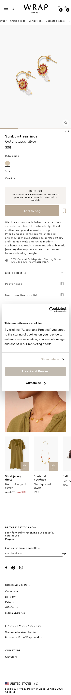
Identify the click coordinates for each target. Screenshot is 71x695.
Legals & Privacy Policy (20, 688)
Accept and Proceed (35, 371)
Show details (50, 359)
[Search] (12, 8)
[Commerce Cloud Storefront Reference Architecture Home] (35, 9)
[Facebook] (6, 567)
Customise (33, 383)
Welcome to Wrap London (21, 632)
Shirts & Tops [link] (19, 20)
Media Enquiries (15, 612)
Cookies (10, 691)
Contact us (11, 591)
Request (10, 539)
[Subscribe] (64, 553)
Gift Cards (11, 607)
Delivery (10, 596)
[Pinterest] (13, 568)
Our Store (11, 656)
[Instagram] (21, 567)
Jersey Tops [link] (37, 20)
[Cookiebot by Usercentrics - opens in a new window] (50, 309)
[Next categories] (68, 21)
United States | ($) (23, 683)
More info (35, 200)
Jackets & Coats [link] (57, 20)
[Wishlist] (63, 210)
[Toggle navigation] (6, 8)
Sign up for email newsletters (22, 547)
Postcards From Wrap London (23, 637)
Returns (10, 602)
